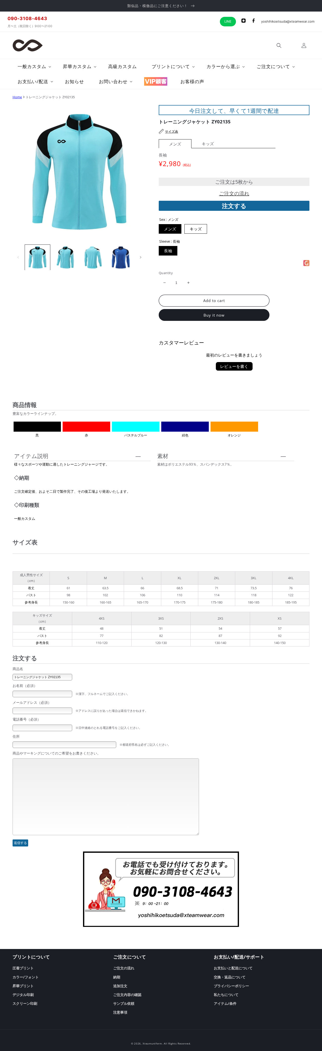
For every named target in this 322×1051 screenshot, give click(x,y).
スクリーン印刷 (25, 1003)
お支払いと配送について (233, 968)
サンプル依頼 (123, 1003)
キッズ (208, 143)
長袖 (168, 251)
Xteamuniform (152, 1043)
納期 (116, 977)
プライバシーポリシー (231, 985)
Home (17, 97)
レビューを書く (234, 366)
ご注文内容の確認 (127, 994)
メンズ (175, 144)
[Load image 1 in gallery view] (37, 257)
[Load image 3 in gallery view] (93, 257)
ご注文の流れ (234, 193)
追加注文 (120, 985)
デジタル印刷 (23, 994)
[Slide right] (140, 257)
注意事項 (120, 1012)
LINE (227, 21)
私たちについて (226, 994)
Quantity (166, 273)
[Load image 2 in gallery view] (65, 257)
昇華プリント (23, 985)
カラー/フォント (26, 977)
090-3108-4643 (27, 18)
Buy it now (214, 315)
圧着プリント (23, 968)
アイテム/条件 (225, 1003)
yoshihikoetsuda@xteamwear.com (287, 21)
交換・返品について (230, 977)
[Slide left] (18, 257)
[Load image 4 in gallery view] (120, 257)
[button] (279, 45)
